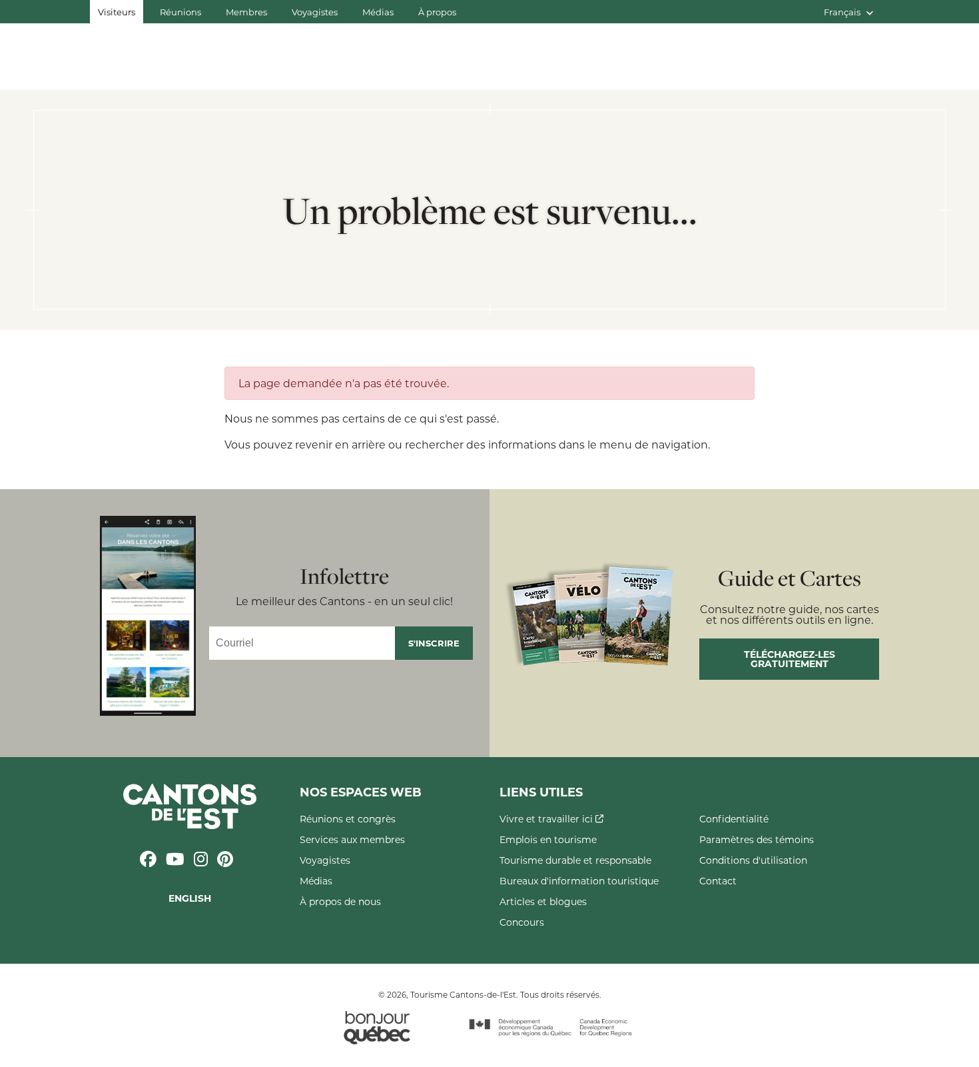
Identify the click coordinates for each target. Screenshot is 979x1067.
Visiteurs (116, 11)
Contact (718, 880)
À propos (437, 11)
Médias (378, 11)
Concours (521, 922)
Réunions (180, 11)
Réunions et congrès (348, 818)
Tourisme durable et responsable (575, 860)
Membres (246, 11)
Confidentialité (734, 818)
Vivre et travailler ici (547, 818)
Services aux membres (352, 839)
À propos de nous (340, 901)
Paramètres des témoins (756, 839)
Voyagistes (315, 11)
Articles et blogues (543, 901)
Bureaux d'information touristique (579, 880)
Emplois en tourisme (548, 839)
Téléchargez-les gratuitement (789, 659)
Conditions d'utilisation (753, 860)
